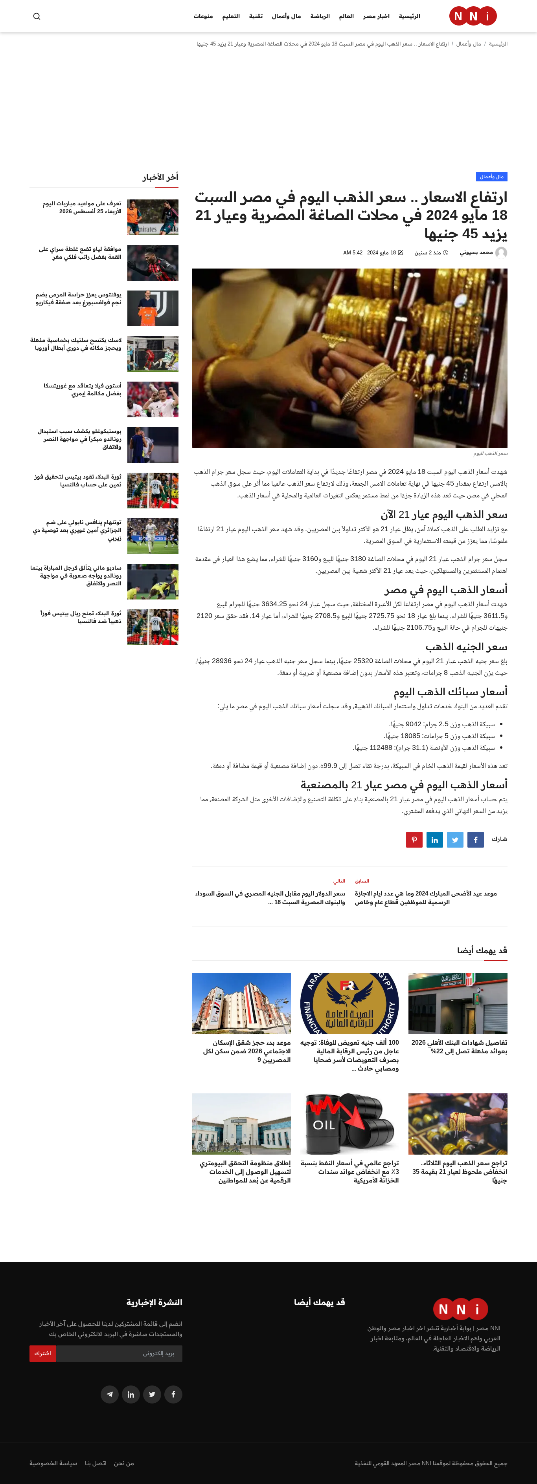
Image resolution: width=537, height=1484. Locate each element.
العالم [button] (346, 16)
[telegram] (110, 1394)
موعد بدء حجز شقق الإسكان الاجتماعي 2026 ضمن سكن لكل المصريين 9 (247, 1051)
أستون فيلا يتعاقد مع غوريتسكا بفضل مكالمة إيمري (82, 389)
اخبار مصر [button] (376, 16)
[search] (36, 16)
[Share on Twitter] (455, 840)
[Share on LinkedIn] (435, 840)
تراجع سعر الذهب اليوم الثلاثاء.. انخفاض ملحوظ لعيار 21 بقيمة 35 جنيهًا (460, 1171)
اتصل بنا (96, 1463)
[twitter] (152, 1394)
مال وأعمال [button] (286, 16)
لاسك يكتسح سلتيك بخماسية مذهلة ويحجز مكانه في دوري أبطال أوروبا (75, 343)
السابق (362, 881)
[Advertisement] (268, 113)
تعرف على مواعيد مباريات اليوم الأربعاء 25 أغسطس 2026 (82, 207)
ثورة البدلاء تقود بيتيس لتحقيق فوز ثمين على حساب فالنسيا (78, 480)
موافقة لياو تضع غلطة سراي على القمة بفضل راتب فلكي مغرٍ (80, 252)
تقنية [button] (256, 16)
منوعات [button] (203, 16)
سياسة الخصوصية (53, 1463)
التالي (339, 881)
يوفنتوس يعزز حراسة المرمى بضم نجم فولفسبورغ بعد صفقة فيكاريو (78, 298)
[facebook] (173, 1394)
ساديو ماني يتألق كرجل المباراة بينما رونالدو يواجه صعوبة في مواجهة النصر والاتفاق (75, 575)
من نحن (124, 1463)
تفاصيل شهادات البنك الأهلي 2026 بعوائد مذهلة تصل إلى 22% (460, 1046)
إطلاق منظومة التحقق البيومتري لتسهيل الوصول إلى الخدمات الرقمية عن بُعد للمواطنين (245, 1171)
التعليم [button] (231, 16)
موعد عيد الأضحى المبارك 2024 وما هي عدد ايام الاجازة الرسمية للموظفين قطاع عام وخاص (426, 898)
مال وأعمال (468, 43)
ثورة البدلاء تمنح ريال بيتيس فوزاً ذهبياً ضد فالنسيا (80, 617)
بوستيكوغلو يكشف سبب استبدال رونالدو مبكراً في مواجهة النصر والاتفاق (79, 439)
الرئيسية (409, 16)
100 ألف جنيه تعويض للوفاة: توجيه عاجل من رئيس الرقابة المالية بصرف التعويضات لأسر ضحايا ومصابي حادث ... (349, 1055)
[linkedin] (131, 1394)
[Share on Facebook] (475, 840)
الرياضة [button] (320, 16)
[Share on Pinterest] (414, 840)
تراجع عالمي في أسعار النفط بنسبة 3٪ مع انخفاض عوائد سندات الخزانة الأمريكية (350, 1171)
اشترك (43, 1353)
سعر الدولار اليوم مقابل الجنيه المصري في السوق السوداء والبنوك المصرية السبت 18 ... (270, 898)
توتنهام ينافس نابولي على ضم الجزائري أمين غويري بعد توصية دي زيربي (77, 530)
